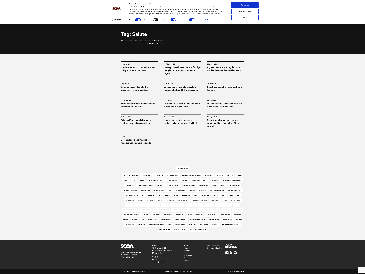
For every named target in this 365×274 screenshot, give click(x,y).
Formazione (186, 195)
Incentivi (160, 200)
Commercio (215, 180)
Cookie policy (177, 271)
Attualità (219, 175)
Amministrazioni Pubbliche (191, 175)
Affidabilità (146, 175)
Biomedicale (173, 180)
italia (225, 200)
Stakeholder (130, 224)
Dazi (169, 190)
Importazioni (129, 200)
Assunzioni (208, 175)
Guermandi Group (239, 271)
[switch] (155, 19)
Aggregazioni (158, 175)
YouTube (235, 252)
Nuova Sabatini (177, 205)
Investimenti (215, 200)
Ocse (200, 205)
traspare (215, 224)
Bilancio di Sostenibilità (212, 245)
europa (167, 195)
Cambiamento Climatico (200, 180)
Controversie (203, 185)
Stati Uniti (141, 224)
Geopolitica (205, 195)
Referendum (179, 215)
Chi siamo (187, 248)
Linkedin (227, 252)
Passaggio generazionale (148, 210)
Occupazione (190, 205)
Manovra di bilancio (142, 205)
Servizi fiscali (166, 220)
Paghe (237, 205)
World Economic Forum (198, 229)
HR (238, 195)
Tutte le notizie (182, 168)
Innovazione (182, 200)
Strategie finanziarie (156, 224)
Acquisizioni (133, 175)
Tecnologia (204, 224)
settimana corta (180, 220)
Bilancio (142, 180)
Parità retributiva (129, 210)
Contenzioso (173, 185)
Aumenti (230, 175)
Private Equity (225, 210)
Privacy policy (168, 271)
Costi (214, 185)
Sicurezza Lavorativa (197, 220)
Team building (180, 224)
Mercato (165, 205)
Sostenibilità (227, 220)
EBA (143, 195)
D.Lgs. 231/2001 (159, 190)
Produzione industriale (132, 215)
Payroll (175, 210)
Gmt (214, 195)
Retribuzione (225, 215)
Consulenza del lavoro (145, 185)
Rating (146, 215)
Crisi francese (145, 190)
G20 (195, 195)
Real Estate (156, 215)
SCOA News (188, 255)
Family (186, 253)
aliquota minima (172, 175)
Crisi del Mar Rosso (130, 190)
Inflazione (170, 200)
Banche (126, 180)
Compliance (130, 185)
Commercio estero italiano (232, 180)
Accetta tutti (245, 5)
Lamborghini (235, 200)
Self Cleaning (152, 220)
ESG (160, 195)
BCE (134, 180)
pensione (185, 210)
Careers (186, 258)
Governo (222, 195)
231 (124, 175)
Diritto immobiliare (234, 190)
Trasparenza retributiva (230, 224)
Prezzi (214, 210)
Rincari (125, 220)
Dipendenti (202, 190)
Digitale (192, 190)
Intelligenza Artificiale (199, 200)
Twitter (231, 252)
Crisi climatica (234, 185)
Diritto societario (132, 195)
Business (187, 250)
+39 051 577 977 (160, 259)
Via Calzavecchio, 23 (159, 248)
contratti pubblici (188, 185)
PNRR (206, 210)
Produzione (238, 210)
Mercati (155, 205)
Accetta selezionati (245, 11)
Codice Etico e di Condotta (213, 248)
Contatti (186, 260)
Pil (193, 210)
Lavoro (128, 205)
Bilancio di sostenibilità (157, 180)
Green (231, 195)
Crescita (222, 185)
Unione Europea (164, 229)
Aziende (239, 175)
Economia (151, 195)
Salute (134, 220)
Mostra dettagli (203, 20)
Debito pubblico (180, 190)
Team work (192, 224)
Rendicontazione (211, 215)
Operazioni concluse (224, 205)
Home (186, 245)
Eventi (176, 195)
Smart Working (214, 220)
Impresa (140, 200)
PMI (199, 210)
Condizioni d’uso (187, 271)
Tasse (169, 224)
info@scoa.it (160, 262)
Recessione (167, 215)
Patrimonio (165, 210)
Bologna (185, 180)
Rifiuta (245, 17)
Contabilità (161, 185)
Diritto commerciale (217, 190)
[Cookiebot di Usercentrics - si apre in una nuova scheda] (116, 20)
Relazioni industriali (194, 215)
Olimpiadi (209, 205)
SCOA (142, 220)
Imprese (150, 200)
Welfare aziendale (180, 229)
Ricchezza (237, 215)
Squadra (239, 220)
